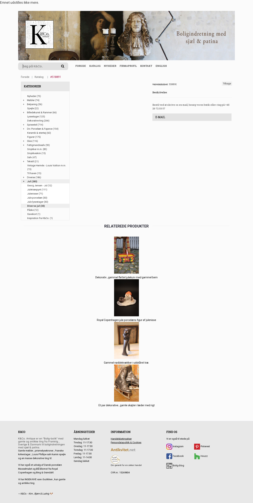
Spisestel (32, 124)
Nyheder (110, 65)
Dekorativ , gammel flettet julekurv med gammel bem (126, 277)
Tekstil (30, 161)
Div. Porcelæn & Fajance (39, 128)
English (161, 65)
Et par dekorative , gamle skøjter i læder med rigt (127, 405)
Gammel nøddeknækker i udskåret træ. (126, 362)
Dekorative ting (35, 120)
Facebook (178, 456)
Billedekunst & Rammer (39, 112)
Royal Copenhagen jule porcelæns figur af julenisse (126, 320)
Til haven (31, 173)
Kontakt (146, 65)
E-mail (160, 117)
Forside (80, 65)
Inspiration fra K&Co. (38, 218)
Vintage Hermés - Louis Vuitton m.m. (46, 165)
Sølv (29, 157)
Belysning (32, 104)
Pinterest (205, 446)
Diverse (31, 177)
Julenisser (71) (35, 193)
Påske (30, 210)
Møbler (31, 100)
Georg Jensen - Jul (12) (39, 185)
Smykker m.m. (34, 149)
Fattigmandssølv (36, 145)
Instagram (178, 446)
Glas (29, 141)
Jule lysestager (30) (37, 201)
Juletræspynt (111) (37, 189)
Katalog (95, 65)
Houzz (204, 456)
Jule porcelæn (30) (37, 197)
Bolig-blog (178, 465)
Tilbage (227, 83)
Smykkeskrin (34, 153)
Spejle (30, 108)
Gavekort (32, 214)
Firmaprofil (128, 65)
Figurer (31, 137)
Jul (29, 181)
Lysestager (33, 116)
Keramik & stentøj (36, 132)
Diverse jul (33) (36, 206)
